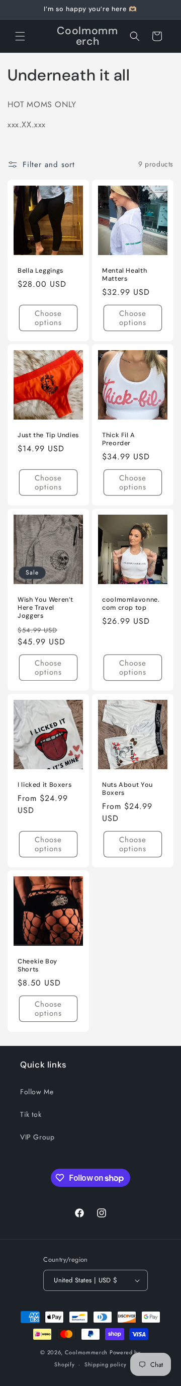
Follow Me (36, 1092)
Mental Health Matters (124, 275)
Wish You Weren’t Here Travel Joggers (45, 608)
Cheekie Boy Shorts (37, 965)
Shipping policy (105, 1364)
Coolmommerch (86, 1352)
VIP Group (37, 1137)
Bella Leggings (40, 271)
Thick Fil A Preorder (118, 439)
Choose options (48, 318)
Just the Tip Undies (48, 435)
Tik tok (30, 1114)
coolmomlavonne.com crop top (130, 604)
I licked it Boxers (44, 785)
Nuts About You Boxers (127, 789)
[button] (20, 36)
